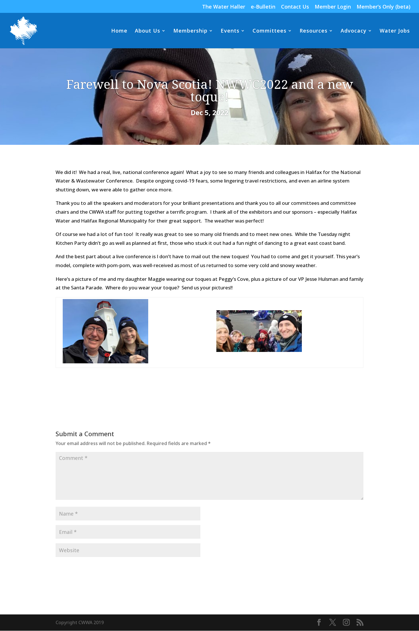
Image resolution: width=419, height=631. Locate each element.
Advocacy (354, 31)
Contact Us (295, 7)
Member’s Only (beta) (383, 7)
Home (119, 31)
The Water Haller (223, 7)
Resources (314, 31)
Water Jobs (395, 31)
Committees (269, 31)
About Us (147, 31)
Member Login (333, 7)
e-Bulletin (263, 7)
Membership (190, 31)
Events (230, 31)
